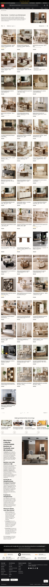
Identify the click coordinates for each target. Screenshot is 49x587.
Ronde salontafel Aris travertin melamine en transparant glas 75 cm (24, 294)
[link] (10, 412)
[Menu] (47, 580)
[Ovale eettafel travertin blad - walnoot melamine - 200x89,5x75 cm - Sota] (40, 149)
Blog (9, 576)
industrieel (7, 519)
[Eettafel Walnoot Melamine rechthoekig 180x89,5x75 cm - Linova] (24, 126)
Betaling (2, 568)
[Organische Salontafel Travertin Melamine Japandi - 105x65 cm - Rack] (40, 330)
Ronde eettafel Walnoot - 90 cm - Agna (8, 247)
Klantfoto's (11, 569)
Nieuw (42, 8)
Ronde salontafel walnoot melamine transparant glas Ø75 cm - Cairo (23, 271)
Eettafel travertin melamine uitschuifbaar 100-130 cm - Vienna (24, 384)
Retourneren (3, 571)
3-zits (11, 457)
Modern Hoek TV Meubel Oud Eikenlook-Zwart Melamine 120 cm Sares (8, 406)
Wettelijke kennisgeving (45, 584)
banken (7, 484)
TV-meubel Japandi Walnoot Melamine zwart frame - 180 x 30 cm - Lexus (40, 203)
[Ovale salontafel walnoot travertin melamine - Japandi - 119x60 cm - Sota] (24, 239)
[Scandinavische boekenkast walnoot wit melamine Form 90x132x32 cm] (40, 307)
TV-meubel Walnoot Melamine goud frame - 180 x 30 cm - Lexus (24, 91)
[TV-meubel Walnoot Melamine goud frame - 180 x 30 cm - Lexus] (24, 82)
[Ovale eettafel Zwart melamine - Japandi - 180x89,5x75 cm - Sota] (40, 284)
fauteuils (4, 486)
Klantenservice (3, 564)
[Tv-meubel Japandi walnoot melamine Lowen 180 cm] (8, 126)
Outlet (10, 572)
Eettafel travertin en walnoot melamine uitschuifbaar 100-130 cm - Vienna (24, 361)
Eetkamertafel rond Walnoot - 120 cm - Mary (8, 114)
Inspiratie (46, 8)
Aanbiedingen (20, 572)
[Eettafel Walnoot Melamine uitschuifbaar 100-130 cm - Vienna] (40, 374)
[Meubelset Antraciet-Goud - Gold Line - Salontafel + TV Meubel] (8, 352)
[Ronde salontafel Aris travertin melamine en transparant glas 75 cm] (24, 284)
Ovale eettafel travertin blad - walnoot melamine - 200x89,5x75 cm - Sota (39, 158)
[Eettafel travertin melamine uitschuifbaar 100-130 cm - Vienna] (24, 374)
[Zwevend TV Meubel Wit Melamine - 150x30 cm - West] (8, 330)
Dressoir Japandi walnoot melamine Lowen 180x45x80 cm (7, 91)
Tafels (19, 566)
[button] (47, 5)
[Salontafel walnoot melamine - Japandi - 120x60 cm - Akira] (8, 149)
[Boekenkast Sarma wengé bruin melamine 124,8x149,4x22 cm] (8, 284)
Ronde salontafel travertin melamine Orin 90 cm (40, 225)
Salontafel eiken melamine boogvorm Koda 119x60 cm (7, 317)
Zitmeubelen (20, 564)
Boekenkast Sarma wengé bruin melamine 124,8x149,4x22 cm (8, 294)
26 (27, 412)
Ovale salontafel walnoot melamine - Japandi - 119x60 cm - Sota (7, 69)
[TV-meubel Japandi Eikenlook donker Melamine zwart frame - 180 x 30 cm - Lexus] (40, 352)
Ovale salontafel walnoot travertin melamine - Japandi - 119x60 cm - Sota (24, 248)
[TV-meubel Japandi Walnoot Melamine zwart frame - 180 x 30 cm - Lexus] (40, 193)
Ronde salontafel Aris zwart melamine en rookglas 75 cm (8, 271)
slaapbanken (11, 470)
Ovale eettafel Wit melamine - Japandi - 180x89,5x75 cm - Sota (40, 136)
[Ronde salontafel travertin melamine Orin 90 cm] (40, 215)
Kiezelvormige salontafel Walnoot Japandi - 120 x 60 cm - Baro (8, 225)
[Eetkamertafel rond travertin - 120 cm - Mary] (40, 36)
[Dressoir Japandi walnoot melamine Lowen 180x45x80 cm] (8, 82)
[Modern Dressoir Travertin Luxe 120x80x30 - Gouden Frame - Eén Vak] (40, 104)
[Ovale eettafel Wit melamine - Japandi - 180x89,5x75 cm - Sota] (40, 126)
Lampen (19, 568)
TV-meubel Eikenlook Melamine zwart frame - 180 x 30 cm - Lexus (7, 203)
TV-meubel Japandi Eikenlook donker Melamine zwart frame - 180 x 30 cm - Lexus (40, 362)
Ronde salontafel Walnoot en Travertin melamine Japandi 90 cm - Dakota (24, 180)
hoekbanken (5, 470)
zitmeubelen (8, 536)
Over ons (10, 564)
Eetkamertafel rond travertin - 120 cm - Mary (40, 46)
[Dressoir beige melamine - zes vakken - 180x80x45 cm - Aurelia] (24, 193)
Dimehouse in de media (13, 568)
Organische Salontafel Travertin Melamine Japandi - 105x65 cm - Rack (40, 339)
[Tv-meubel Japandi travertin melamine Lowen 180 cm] (40, 171)
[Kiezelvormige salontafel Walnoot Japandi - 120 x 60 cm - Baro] (8, 215)
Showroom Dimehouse (13, 571)
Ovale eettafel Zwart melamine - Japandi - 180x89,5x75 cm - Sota (40, 294)
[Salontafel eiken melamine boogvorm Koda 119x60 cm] (8, 307)
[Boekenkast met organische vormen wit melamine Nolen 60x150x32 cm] (24, 330)
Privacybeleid (31, 584)
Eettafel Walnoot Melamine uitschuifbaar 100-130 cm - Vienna (40, 384)
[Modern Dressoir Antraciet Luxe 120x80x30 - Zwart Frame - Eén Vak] (8, 171)
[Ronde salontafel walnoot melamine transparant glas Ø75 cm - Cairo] (24, 262)
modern (11, 518)
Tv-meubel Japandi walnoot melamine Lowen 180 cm (7, 136)
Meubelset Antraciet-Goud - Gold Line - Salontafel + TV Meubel (8, 361)
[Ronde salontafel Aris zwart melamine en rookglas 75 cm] (8, 262)
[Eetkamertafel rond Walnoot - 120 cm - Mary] (8, 104)
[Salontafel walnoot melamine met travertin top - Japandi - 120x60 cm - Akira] (24, 36)
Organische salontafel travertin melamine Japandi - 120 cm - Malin (24, 225)
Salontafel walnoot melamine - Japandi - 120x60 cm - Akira (8, 158)
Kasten (19, 569)
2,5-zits (14, 457)
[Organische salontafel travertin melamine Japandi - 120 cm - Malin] (24, 215)
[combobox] (23, 5)
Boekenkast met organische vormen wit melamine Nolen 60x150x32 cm (24, 339)
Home (2, 10)
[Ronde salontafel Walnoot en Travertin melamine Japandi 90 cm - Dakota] (24, 171)
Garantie (2, 572)
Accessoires (20, 571)
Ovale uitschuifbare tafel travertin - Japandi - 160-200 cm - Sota (23, 158)
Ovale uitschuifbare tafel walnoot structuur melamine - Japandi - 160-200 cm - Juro (24, 69)
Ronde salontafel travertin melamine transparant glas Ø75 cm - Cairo (39, 271)
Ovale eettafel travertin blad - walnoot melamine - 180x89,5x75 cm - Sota (8, 46)
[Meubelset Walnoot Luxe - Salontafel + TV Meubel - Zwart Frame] (40, 239)
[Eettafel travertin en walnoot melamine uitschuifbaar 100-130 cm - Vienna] (24, 352)
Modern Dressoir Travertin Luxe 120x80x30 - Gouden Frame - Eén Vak (39, 114)
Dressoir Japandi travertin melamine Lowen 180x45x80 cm (39, 91)
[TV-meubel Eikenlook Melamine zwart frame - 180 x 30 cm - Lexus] (8, 193)
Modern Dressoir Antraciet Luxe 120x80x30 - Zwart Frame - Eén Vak (7, 180)
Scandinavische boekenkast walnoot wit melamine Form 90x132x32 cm (40, 317)
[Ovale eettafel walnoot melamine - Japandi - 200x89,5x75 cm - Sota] (24, 104)
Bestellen (2, 566)
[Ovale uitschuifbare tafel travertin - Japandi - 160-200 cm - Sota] (24, 149)
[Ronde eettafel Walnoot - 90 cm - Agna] (8, 239)
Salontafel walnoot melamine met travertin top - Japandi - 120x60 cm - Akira (23, 46)
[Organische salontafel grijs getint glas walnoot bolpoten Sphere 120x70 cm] (24, 307)
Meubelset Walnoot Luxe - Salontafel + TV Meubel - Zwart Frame (40, 248)
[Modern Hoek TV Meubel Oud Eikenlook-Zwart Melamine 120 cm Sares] (8, 396)
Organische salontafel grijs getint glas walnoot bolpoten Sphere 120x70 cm (23, 317)
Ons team (10, 566)
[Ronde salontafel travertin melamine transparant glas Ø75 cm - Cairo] (40, 262)
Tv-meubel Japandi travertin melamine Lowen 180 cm (40, 180)
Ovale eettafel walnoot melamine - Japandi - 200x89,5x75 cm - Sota (23, 114)
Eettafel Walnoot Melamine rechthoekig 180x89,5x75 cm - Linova (24, 136)
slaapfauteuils (10, 486)
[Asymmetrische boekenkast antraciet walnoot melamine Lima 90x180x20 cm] (8, 374)
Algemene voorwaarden (37, 584)
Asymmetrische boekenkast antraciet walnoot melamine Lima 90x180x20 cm (8, 384)
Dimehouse (4, 584)
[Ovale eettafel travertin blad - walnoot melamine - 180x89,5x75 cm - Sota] (8, 36)
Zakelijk (10, 574)
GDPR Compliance (4, 574)
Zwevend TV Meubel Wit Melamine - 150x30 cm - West (7, 339)
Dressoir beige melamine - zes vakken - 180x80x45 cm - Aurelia (24, 203)
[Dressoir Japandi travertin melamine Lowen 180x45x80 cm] (40, 82)
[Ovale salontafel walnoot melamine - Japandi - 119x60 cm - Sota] (8, 59)
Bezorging (3, 569)
